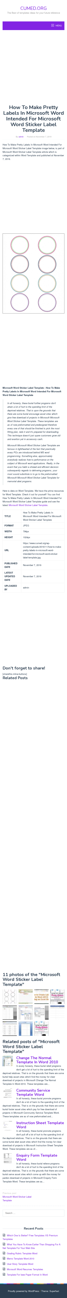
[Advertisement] (33, 67)
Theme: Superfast (50, 1291)
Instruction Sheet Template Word (40, 1125)
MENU (58, 25)
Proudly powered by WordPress (23, 1291)
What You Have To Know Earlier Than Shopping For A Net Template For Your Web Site (31, 1246)
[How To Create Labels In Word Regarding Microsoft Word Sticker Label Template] (10, 1028)
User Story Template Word (20, 1264)
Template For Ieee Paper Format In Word (27, 1274)
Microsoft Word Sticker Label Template (28, 505)
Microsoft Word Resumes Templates (25, 1269)
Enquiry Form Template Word (36, 1157)
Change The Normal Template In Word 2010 (37, 1060)
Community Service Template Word (33, 1092)
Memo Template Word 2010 (20, 1258)
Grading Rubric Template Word (22, 1253)
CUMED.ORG (33, 8)
